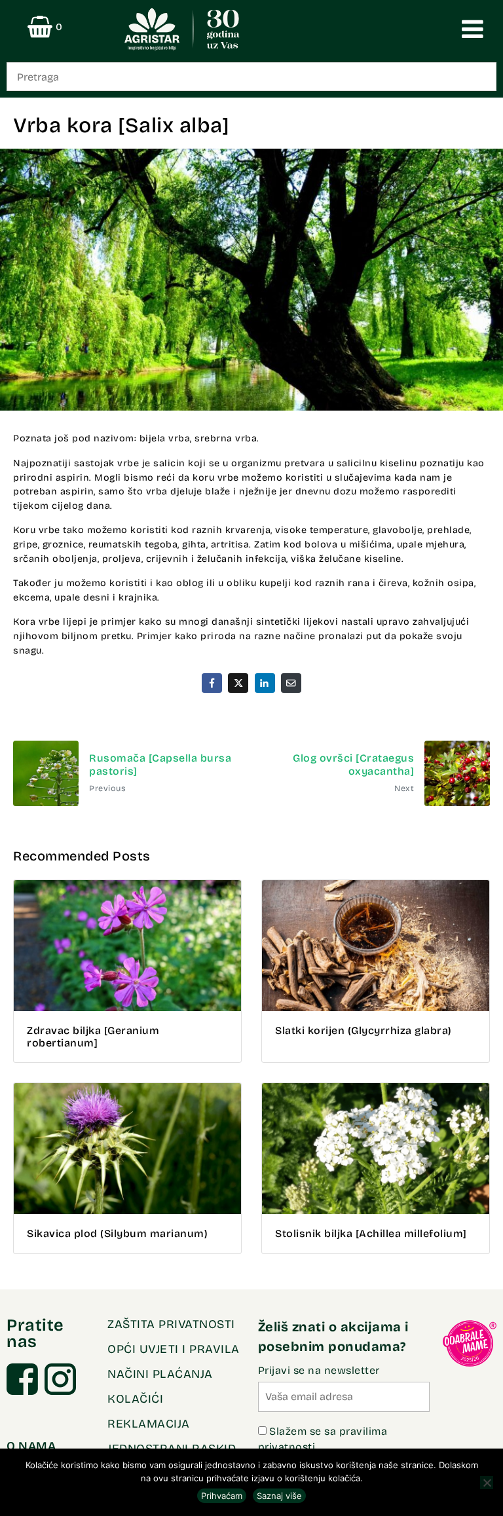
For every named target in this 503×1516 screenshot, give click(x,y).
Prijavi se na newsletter (319, 1370)
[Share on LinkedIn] (265, 682)
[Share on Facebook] (212, 682)
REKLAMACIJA (148, 1423)
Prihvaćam (221, 1495)
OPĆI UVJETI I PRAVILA (173, 1349)
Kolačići (135, 1399)
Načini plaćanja (160, 1374)
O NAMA (31, 1446)
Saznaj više (279, 1495)
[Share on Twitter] (238, 682)
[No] (486, 1482)
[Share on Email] (291, 682)
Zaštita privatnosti (171, 1324)
